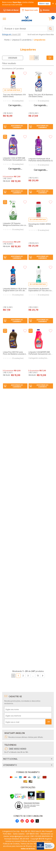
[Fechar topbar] (53, 3)
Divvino (46, 10)
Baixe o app (44, 3)
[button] (4, 19)
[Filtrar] (49, 57)
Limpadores (39, 40)
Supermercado (31, 10)
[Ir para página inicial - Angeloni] (26, 19)
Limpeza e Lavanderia (21, 40)
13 (38, 725)
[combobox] (28, 28)
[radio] (32, 57)
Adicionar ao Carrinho (17, 126)
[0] (50, 19)
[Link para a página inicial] (7, 39)
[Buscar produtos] (50, 28)
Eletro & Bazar (13, 10)
